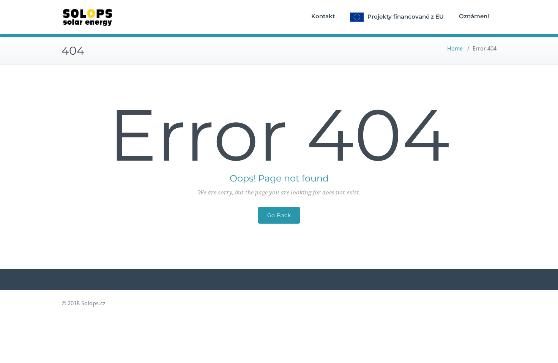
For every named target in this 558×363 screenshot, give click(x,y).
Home (455, 48)
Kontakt (323, 16)
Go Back (279, 215)
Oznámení (474, 16)
